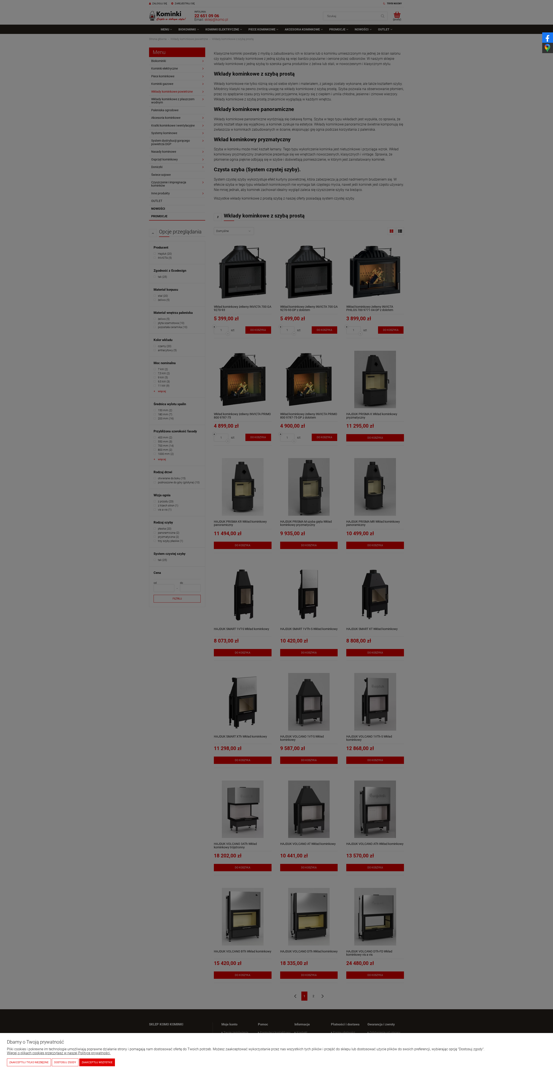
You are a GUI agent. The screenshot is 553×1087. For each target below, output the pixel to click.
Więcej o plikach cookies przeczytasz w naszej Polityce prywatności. (59, 1053)
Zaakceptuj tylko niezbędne (29, 1062)
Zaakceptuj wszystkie (97, 1062)
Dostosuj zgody (65, 1062)
